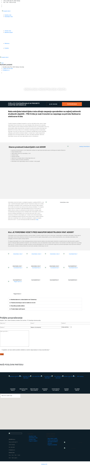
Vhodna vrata (8, 30)
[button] (45, 299)
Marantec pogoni (9, 32)
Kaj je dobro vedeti (52, 438)
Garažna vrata (8, 15)
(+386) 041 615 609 (8, 68)
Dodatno (7, 48)
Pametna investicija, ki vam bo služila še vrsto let (23, 302)
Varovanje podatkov (53, 441)
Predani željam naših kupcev (18, 309)
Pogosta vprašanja (52, 444)
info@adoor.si (6, 70)
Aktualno (50, 443)
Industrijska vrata (9, 16)
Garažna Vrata (32, 436)
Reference (7, 43)
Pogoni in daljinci (33, 441)
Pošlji (2, 354)
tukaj (37, 219)
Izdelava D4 (44, 464)
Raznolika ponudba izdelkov (18, 305)
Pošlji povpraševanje (53, 440)
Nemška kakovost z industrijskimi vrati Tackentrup (23, 299)
